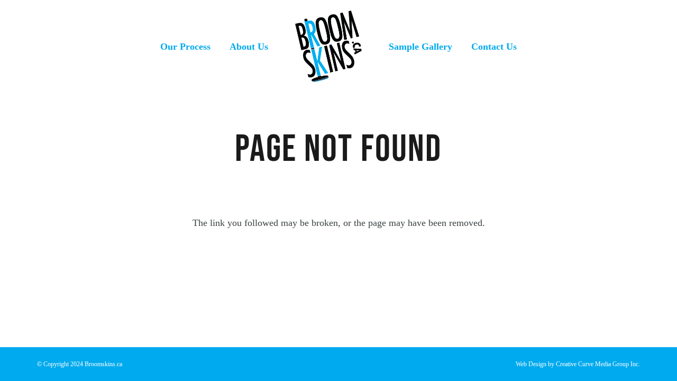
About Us (249, 46)
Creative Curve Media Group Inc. (598, 364)
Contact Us (494, 46)
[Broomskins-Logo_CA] (328, 46)
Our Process (185, 46)
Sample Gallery (420, 46)
